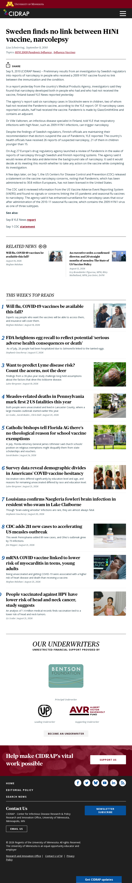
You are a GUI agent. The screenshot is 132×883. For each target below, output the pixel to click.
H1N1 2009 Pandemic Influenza (33, 52)
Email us (16, 828)
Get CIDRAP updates (99, 879)
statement (27, 226)
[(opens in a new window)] (25, 4)
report (31, 220)
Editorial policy (19, 790)
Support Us (108, 759)
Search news (16, 796)
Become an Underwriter (66, 733)
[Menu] (123, 14)
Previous (40, 246)
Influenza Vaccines (64, 52)
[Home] (16, 12)
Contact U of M (53, 856)
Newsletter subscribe (105, 810)
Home (10, 783)
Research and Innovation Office (23, 856)
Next (45, 246)
